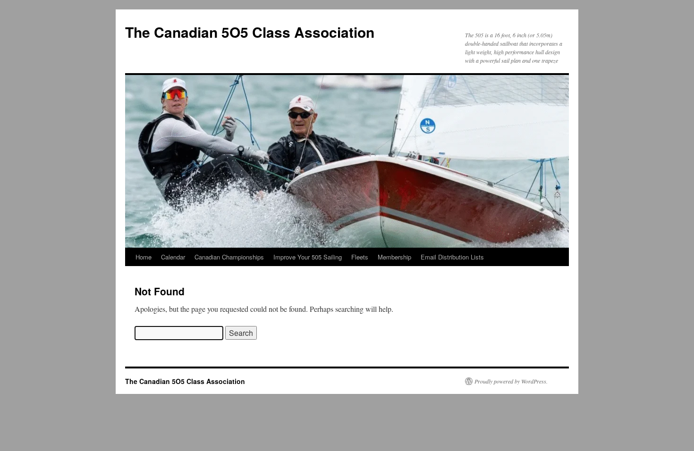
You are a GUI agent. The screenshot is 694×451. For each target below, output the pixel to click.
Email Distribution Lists (452, 256)
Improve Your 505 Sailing (307, 256)
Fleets (359, 256)
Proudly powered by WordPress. (511, 381)
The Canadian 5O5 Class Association (249, 32)
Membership (394, 256)
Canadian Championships (229, 256)
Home (143, 256)
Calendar (173, 256)
